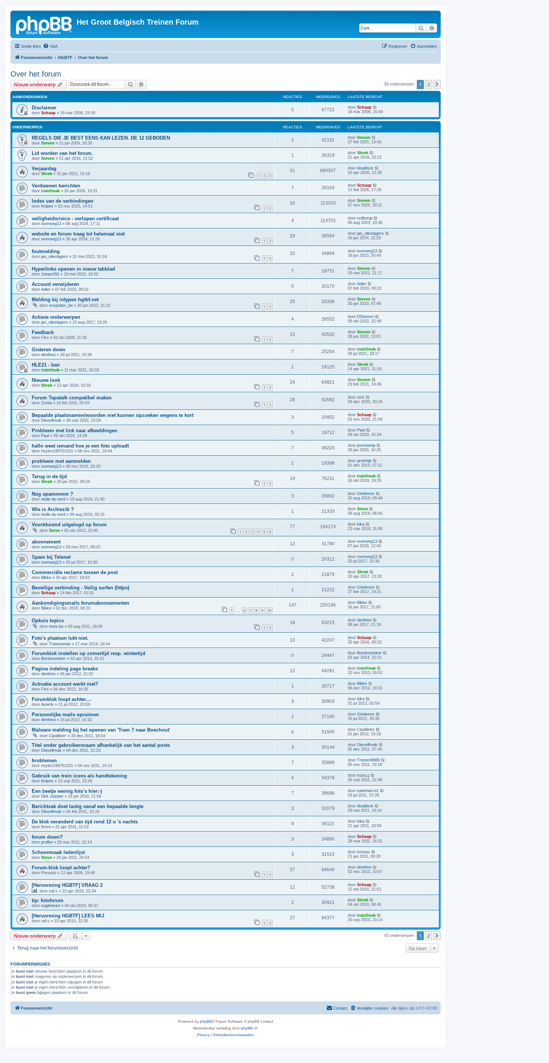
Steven (48, 143)
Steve (362, 508)
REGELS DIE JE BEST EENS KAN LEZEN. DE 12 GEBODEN (101, 138)
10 (269, 610)
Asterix (47, 704)
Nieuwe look (46, 380)
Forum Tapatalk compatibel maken (72, 397)
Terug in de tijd (49, 476)
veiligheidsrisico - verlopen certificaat (75, 218)
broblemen (44, 760)
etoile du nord (53, 499)
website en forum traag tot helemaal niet (78, 234)
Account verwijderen (55, 284)
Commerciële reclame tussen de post (75, 572)
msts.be (56, 626)
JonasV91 (50, 274)
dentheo (48, 354)
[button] (437, 84)
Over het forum (35, 74)
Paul (45, 435)
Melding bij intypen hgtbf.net (65, 299)
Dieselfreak (51, 420)
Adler (45, 289)
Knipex (47, 206)
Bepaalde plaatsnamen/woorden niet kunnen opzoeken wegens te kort (112, 415)
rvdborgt (364, 218)
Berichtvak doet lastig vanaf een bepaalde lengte (87, 806)
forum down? (47, 837)
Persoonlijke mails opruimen (65, 714)
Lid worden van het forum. (62, 153)
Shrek (362, 152)
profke (47, 842)
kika (361, 524)
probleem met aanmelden (61, 461)
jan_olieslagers (370, 233)
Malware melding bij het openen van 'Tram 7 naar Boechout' (101, 730)
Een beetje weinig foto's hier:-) (67, 791)
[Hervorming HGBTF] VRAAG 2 (67, 885)
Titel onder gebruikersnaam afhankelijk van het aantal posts (101, 745)
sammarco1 (368, 790)
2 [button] (428, 84)
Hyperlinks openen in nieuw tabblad (73, 269)
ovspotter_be (61, 305)
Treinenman (60, 644)
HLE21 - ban (46, 365)
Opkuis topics (48, 620)
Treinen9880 (368, 760)
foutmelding (46, 251)
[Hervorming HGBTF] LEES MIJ (68, 916)
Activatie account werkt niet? (65, 684)
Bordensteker (53, 658)
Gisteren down (48, 349)
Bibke (46, 577)
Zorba (46, 402)
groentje (364, 460)
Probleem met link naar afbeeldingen (74, 430)
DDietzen (365, 316)
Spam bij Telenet (51, 557)
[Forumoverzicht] (44, 24)
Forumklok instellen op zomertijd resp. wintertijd (88, 653)
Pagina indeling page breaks (65, 668)
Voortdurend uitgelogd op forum (69, 524)
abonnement (46, 542)
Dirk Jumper (52, 796)
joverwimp (366, 445)
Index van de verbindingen (62, 201)
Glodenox (366, 493)
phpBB (206, 1021)
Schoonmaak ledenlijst (58, 852)
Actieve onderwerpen (56, 317)
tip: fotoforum (47, 900)
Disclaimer (44, 107)
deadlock (365, 168)
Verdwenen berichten (56, 185)
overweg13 (51, 223)
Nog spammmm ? (52, 494)
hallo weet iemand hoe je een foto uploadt (80, 446)
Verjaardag (44, 168)
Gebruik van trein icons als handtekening (79, 776)
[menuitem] (50, 46)
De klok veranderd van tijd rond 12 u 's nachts (85, 821)
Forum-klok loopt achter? (61, 867)
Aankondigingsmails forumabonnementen (80, 603)
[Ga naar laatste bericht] (375, 107)
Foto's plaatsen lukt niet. (60, 638)
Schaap (48, 112)
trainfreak (50, 190)
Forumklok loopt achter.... (62, 699)
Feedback (43, 332)
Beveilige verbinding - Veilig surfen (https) (80, 587)
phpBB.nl (249, 1028)
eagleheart (50, 905)
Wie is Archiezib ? (53, 509)
